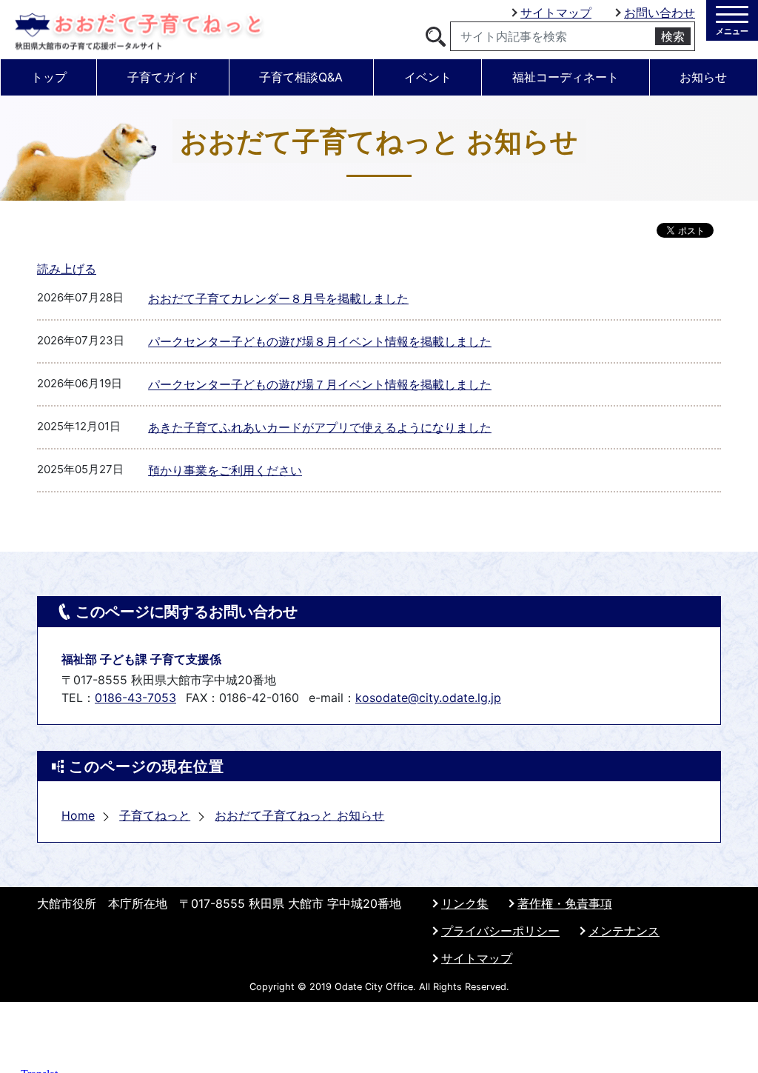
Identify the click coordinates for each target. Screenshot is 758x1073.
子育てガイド (162, 77)
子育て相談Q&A (301, 77)
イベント (428, 77)
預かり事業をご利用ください (225, 470)
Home (78, 815)
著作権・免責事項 (564, 903)
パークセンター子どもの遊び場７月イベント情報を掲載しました (320, 384)
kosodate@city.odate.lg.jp (428, 697)
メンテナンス (624, 930)
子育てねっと (154, 815)
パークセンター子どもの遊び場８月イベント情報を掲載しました (320, 341)
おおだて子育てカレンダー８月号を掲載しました (278, 298)
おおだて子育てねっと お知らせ (299, 815)
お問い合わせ (659, 12)
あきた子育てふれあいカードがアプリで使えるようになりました (320, 427)
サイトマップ (555, 12)
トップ (49, 77)
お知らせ (703, 77)
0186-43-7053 (135, 697)
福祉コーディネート (565, 77)
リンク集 (465, 903)
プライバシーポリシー (500, 930)
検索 (673, 36)
